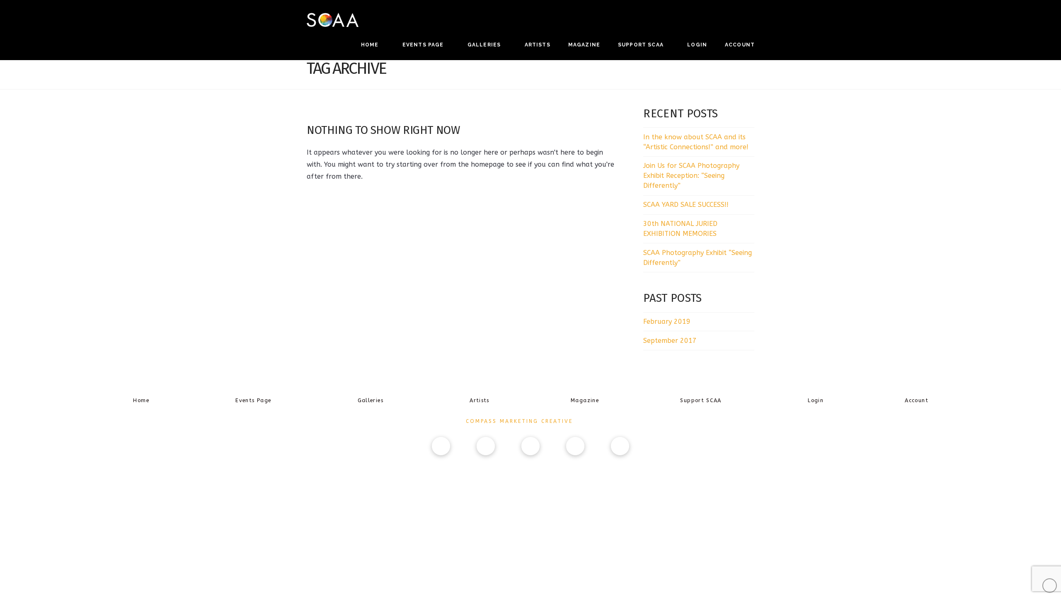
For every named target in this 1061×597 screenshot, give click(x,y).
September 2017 (670, 341)
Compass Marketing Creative (519, 421)
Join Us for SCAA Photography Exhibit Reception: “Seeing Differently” (691, 175)
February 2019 (666, 321)
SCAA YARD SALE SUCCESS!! (686, 205)
